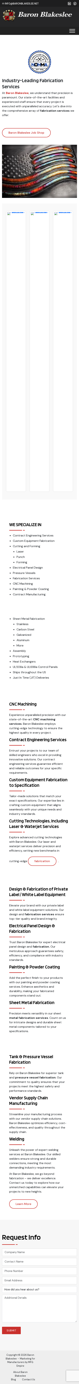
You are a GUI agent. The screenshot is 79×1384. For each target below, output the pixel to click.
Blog (13, 1379)
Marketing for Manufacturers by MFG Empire (21, 1362)
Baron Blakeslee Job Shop (26, 133)
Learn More (23, 1204)
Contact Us (28, 1379)
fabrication (42, 861)
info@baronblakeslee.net (21, 3)
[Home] (37, 14)
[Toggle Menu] (72, 30)
